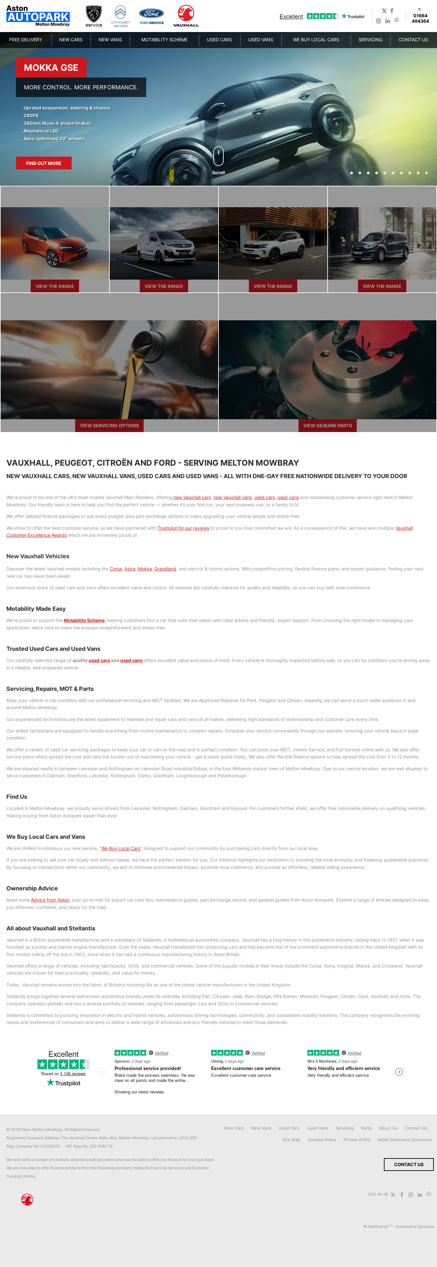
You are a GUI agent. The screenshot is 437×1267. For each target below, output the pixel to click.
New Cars (234, 1128)
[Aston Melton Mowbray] (38, 16)
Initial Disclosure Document (405, 1139)
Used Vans (317, 1128)
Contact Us (416, 1128)
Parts (366, 1128)
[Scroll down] (218, 156)
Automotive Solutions (415, 1226)
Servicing (345, 1128)
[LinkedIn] (388, 22)
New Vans (261, 1128)
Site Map (291, 1139)
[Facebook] (392, 11)
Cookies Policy (321, 1139)
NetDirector (379, 1226)
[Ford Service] (151, 16)
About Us (388, 1128)
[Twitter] (384, 11)
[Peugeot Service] (94, 16)
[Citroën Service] (120, 16)
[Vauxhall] (186, 16)
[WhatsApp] (397, 19)
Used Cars (289, 1128)
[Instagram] (378, 22)
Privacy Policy (357, 1139)
